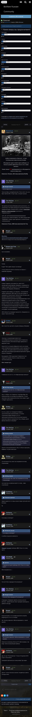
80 (2, 84)
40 (2, 91)
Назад (5, 124)
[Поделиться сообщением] (29, 132)
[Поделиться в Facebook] (7, 695)
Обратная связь (15, 712)
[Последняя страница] (30, 125)
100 (3, 36)
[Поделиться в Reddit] (2, 695)
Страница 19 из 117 (16, 124)
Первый (4, 548)
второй (9, 548)
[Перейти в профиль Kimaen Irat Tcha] (3, 247)
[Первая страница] (2, 127)
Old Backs (9, 512)
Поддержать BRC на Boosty (16, 16)
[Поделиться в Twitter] (4, 695)
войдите (10, 116)
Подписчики (14, 684)
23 (2, 112)
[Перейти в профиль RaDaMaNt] (3, 557)
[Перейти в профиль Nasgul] (3, 231)
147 (3, 64)
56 (2, 43)
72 (2, 57)
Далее (26, 124)
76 (2, 50)
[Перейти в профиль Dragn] (3, 333)
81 (2, 105)
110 (3, 70)
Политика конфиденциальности (18, 710)
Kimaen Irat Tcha (11, 246)
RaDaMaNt (9, 557)
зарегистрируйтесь (20, 116)
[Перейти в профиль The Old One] (3, 181)
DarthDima (9, 492)
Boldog (8, 406)
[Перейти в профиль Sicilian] (3, 321)
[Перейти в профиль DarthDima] (3, 492)
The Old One (10, 181)
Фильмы (21, 22)
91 (2, 98)
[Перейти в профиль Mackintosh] (3, 131)
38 (2, 77)
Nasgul (8, 231)
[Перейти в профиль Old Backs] (3, 513)
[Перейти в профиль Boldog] (3, 407)
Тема (5, 710)
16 (29, 684)
